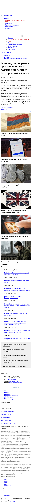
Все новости (4, 109)
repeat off (7, 495)
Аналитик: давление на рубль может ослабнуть (13, 350)
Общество (7, 55)
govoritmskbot (12, 379)
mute (5, 482)
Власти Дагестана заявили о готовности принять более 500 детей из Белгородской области (17, 305)
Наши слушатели (6, 420)
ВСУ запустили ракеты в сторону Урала (14, 366)
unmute (6, 484)
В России (7, 57)
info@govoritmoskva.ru (15, 382)
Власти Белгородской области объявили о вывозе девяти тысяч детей (17, 331)
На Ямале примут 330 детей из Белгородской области (13, 297)
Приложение (12, 49)
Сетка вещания (9, 26)
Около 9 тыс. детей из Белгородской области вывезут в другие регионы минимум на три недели (15, 322)
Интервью (8, 23)
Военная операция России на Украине (15, 58)
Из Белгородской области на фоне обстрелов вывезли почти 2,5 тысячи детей (17, 289)
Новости (7, 18)
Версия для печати (7, 107)
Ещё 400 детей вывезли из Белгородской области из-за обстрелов (16, 273)
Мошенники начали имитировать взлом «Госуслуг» (14, 345)
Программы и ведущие (12, 25)
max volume (7, 485)
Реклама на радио (6, 414)
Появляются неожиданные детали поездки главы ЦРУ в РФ (15, 361)
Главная (3, 52)
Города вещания (5, 417)
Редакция (8, 28)
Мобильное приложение (11, 399)
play (5, 479)
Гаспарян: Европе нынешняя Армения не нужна (15, 356)
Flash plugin (11, 501)
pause (5, 481)
